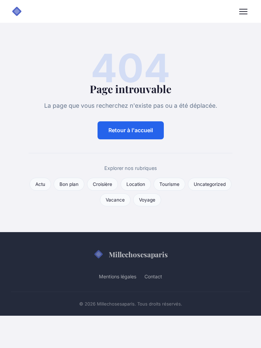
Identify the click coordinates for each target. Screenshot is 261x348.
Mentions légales (117, 276)
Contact (153, 276)
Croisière (102, 184)
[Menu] (243, 11)
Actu (40, 184)
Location (135, 184)
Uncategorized (210, 184)
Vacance (115, 200)
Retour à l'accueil (130, 130)
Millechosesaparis (138, 254)
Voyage (147, 200)
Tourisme (169, 184)
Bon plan (69, 184)
